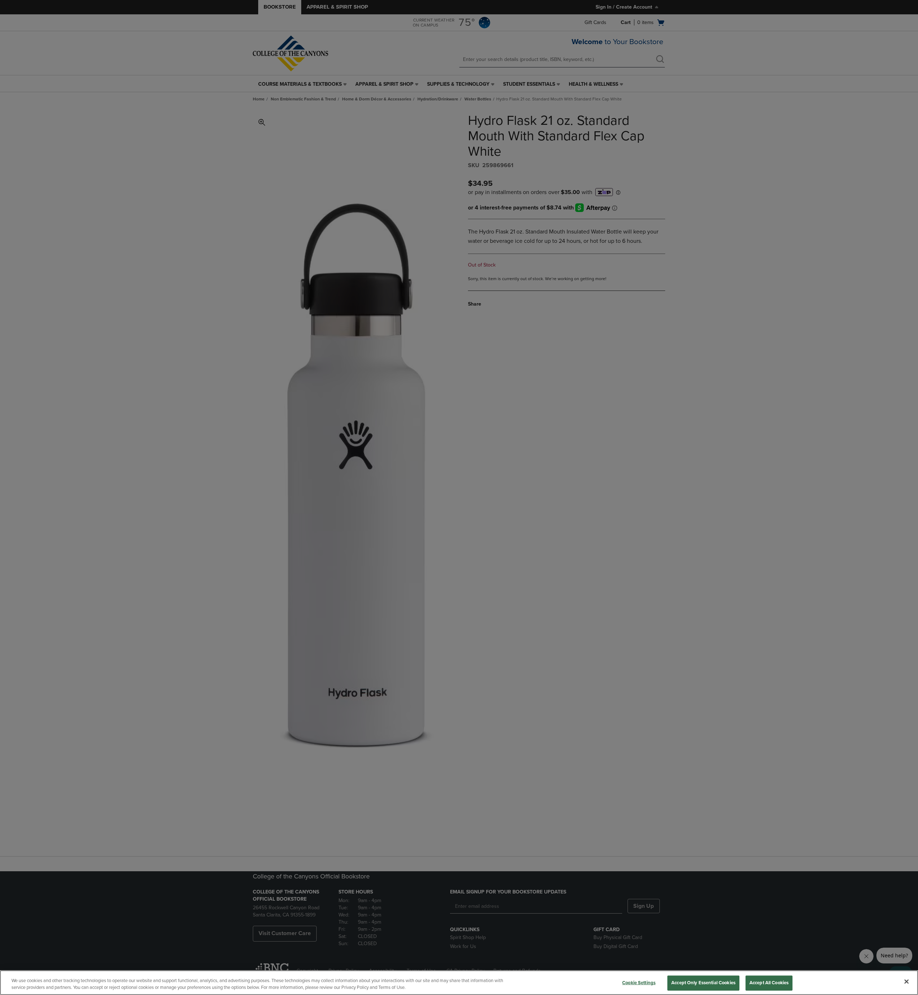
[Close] (906, 982)
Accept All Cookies (769, 983)
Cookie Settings (639, 983)
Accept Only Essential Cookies (703, 983)
